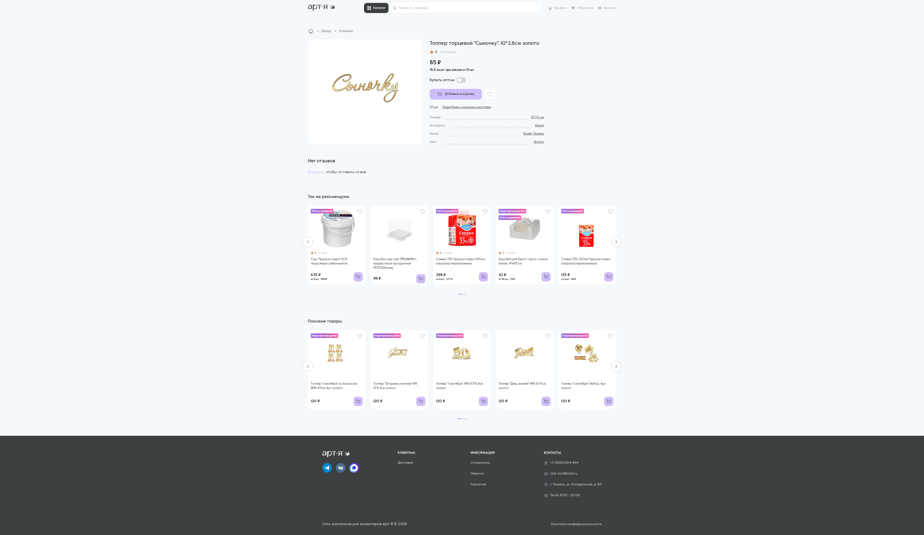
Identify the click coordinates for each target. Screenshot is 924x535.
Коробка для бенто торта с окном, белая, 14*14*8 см (523, 261)
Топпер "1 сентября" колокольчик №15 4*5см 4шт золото (334, 386)
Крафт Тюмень (533, 133)
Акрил (539, 125)
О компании (480, 462)
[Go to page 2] (465, 294)
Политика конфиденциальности (576, 524)
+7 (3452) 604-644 (564, 462)
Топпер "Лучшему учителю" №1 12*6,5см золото (395, 386)
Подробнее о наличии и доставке (466, 107)
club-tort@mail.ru (563, 473)
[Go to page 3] (466, 418)
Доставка (405, 462)
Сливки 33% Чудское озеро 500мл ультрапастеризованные (460, 261)
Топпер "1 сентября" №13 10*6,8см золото (459, 386)
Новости (477, 473)
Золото (539, 142)
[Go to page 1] (460, 294)
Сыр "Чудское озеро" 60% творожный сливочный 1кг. (330, 261)
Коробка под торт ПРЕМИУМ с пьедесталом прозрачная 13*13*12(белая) (394, 264)
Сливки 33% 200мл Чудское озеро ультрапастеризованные (585, 261)
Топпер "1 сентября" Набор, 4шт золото (583, 386)
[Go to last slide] (308, 242)
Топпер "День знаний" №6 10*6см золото (522, 386)
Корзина (610, 8)
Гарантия (478, 484)
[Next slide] (616, 242)
